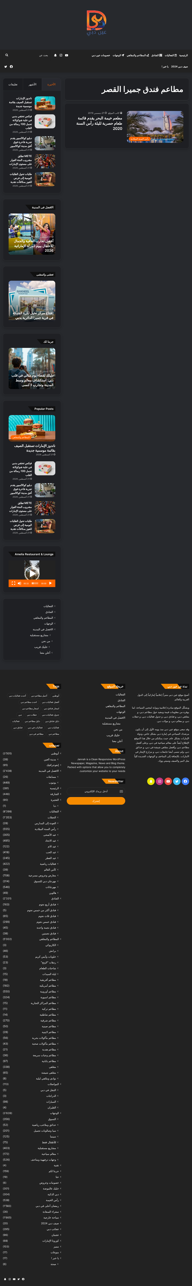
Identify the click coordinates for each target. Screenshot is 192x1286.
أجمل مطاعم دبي (39, 695)
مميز (56, 1246)
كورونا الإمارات (50, 1240)
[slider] (35, 583)
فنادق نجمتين (49, 933)
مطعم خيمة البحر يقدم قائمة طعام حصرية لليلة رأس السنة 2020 (99, 123)
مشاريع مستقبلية (39, 635)
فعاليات (16, 721)
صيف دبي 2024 (179, 66)
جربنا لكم (54, 1171)
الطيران (52, 1107)
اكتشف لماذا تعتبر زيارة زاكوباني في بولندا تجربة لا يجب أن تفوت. (35, 380)
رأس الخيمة (52, 1200)
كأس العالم (50, 869)
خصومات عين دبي (101, 55)
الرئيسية (183, 55)
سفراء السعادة (51, 1211)
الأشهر (32, 84)
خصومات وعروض (49, 1182)
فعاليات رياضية (48, 863)
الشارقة (54, 794)
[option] (31, 234)
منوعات (55, 1252)
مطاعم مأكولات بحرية (44, 1037)
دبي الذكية (53, 1194)
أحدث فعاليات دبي (17, 695)
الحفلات (52, 817)
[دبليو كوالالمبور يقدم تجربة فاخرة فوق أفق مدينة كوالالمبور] (45, 143)
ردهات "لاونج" (48, 962)
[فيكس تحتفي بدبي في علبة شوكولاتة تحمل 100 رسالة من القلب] (45, 121)
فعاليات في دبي (35, 727)
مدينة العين (50, 759)
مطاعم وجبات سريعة (44, 1055)
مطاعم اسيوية (48, 997)
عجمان (55, 1234)
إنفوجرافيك (52, 765)
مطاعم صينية (49, 1026)
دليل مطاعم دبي (32, 721)
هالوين (52, 892)
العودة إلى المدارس (45, 823)
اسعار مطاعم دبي (30, 708)
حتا (57, 1176)
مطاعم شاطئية (48, 1014)
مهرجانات (51, 887)
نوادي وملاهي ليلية (46, 1078)
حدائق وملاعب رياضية (44, 1124)
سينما (53, 1136)
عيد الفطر (50, 858)
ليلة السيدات (49, 974)
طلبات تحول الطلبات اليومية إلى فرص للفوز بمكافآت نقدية (21, 177)
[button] (32, 573)
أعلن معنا (45, 652)
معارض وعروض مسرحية (42, 875)
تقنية (56, 1165)
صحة (53, 1264)
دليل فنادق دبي (52, 721)
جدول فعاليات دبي (50, 714)
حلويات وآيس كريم (45, 956)
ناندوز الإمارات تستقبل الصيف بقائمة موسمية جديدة (20, 102)
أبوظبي (55, 695)
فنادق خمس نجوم (46, 921)
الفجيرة (55, 799)
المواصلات (53, 1084)
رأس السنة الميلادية (45, 829)
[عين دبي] (96, 24)
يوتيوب (52, 782)
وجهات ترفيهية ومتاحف (43, 1159)
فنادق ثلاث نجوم (47, 916)
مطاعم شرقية (48, 1020)
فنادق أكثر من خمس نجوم (41, 910)
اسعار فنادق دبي (51, 708)
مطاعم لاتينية (49, 1032)
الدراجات (51, 1095)
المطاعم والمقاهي (136, 55)
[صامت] (19, 583)
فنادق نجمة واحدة (46, 927)
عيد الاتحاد (50, 840)
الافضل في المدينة (43, 629)
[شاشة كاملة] (13, 583)
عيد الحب (51, 852)
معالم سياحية (49, 1153)
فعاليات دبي (53, 727)
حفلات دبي (32, 714)
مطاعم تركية (49, 1008)
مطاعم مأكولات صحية (44, 1043)
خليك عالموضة (51, 1188)
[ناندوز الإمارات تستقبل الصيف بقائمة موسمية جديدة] (45, 103)
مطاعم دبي (54, 733)
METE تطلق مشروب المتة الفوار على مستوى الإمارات (20, 159)
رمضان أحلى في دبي (47, 1205)
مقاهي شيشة (48, 1072)
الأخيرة (51, 84)
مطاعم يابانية (49, 1061)
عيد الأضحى (49, 834)
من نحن (45, 641)
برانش (52, 950)
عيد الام (52, 846)
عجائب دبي (53, 1229)
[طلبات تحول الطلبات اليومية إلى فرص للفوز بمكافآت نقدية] (45, 179)
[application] (32, 573)
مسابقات (51, 776)
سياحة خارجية (51, 1217)
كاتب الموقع (113, 113)
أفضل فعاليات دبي (50, 702)
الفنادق (155, 55)
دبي (20, 714)
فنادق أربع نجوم (47, 904)
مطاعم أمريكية (48, 985)
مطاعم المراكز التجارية (43, 1003)
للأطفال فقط (49, 1142)
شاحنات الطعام (47, 968)
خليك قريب (40, 647)
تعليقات (12, 84)
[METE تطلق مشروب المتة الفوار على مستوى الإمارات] (45, 161)
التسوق (52, 1119)
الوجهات (117, 55)
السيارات (51, 1101)
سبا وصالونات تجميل (45, 1130)
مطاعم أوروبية (48, 991)
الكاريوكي (50, 945)
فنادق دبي (17, 727)
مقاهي (52, 1066)
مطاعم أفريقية (48, 979)
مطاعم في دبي (36, 733)
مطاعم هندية (49, 1049)
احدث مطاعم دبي (29, 702)
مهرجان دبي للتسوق (45, 881)
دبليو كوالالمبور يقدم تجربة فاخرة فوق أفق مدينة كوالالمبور (21, 141)
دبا (54, 805)
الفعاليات (170, 55)
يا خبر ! (165, 66)
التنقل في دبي (48, 1090)
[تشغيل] (50, 583)
